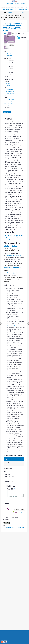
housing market (17, 237)
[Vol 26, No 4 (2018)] (9, 48)
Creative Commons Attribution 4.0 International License (14, 527)
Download (11, 465)
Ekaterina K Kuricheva (12, 268)
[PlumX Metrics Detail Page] (8, 509)
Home (2, 15)
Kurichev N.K (8, 53)
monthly (23, 499)
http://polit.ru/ (11, 325)
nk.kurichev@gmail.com (14, 255)
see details (21, 512)
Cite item (7, 112)
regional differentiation (11, 235)
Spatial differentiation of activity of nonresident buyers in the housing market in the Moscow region (12, 17)
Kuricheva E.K (8, 56)
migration (15, 239)
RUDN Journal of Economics (14, 5)
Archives (21, 12)
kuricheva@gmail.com (13, 273)
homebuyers (8, 239)
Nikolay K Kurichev (11, 246)
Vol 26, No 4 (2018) (13, 15)
